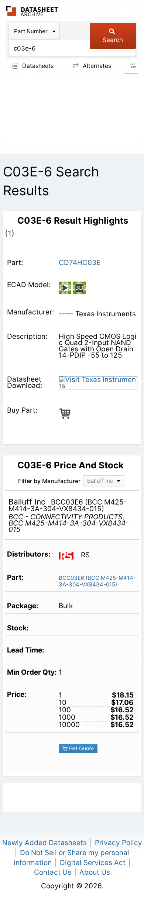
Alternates (96, 65)
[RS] (69, 555)
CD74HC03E (79, 262)
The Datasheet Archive (32, 11)
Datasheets (37, 65)
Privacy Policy (118, 843)
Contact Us (52, 872)
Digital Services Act (93, 862)
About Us (94, 872)
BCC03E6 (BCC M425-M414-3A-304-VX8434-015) (97, 581)
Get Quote (81, 748)
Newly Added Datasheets (44, 843)
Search (112, 40)
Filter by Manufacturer (49, 481)
